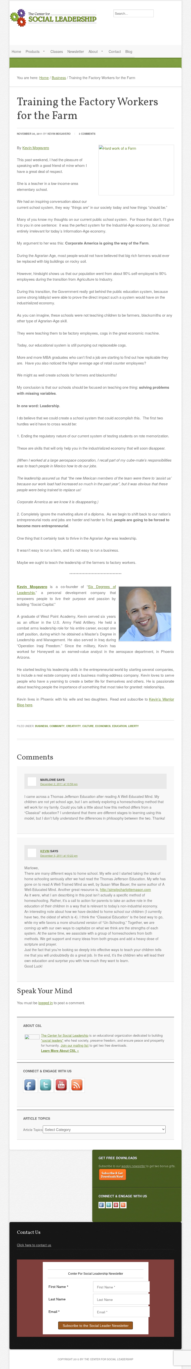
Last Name (57, 1299)
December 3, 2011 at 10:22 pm (59, 856)
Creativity (73, 726)
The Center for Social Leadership (54, 18)
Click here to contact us (34, 1245)
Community (57, 726)
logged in (45, 1002)
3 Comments (87, 133)
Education (119, 726)
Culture (88, 726)
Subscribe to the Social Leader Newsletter (96, 1326)
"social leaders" (52, 1040)
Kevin (44, 851)
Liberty (133, 726)
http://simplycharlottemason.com (125, 889)
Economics (103, 726)
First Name (58, 1287)
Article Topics (33, 1129)
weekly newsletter (133, 1166)
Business (41, 726)
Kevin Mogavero (59, 133)
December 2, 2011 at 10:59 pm (59, 784)
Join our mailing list (75, 1045)
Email (53, 1312)
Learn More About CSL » (60, 1050)
